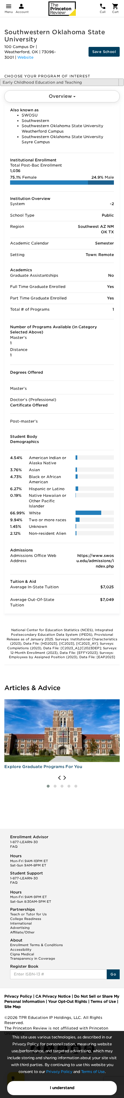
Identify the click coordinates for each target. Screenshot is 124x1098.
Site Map (12, 1007)
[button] (48, 786)
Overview (61, 96)
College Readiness (25, 919)
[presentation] (59, 778)
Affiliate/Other (22, 932)
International (21, 923)
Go (113, 974)
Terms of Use (93, 1072)
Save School (104, 51)
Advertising (20, 928)
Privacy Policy (59, 1072)
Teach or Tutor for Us (28, 914)
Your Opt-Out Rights (67, 1001)
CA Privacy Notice (53, 996)
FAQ (14, 847)
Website (25, 57)
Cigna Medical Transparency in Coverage (32, 956)
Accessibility (20, 950)
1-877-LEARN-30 (24, 842)
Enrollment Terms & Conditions (36, 945)
